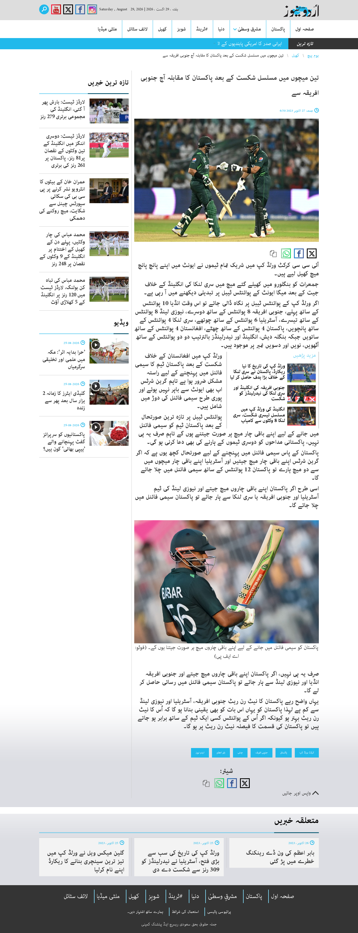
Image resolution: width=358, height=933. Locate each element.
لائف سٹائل (137, 29)
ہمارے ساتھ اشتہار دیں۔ (145, 912)
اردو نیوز (200, 752)
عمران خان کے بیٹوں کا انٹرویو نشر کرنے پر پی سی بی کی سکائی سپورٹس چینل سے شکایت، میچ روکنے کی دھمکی (62, 200)
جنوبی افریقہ (261, 752)
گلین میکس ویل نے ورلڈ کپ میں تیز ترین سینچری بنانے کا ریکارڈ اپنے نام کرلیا (85, 861)
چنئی (240, 752)
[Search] (44, 9)
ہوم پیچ (313, 55)
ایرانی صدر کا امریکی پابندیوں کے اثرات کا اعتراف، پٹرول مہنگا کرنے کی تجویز (212, 43)
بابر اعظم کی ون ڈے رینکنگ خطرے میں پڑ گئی (280, 857)
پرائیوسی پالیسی (219, 912)
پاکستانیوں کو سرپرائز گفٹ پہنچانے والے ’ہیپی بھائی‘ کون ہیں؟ (64, 442)
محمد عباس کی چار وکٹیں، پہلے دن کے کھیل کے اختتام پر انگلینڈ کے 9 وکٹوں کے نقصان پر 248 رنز (62, 249)
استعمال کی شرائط (185, 912)
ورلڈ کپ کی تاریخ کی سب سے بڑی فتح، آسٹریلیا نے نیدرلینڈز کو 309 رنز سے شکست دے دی (180, 861)
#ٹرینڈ (202, 29)
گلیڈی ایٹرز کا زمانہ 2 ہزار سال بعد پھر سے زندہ (64, 401)
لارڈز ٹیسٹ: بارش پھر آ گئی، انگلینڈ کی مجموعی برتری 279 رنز (62, 109)
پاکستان (278, 29)
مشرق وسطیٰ (249, 29)
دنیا (221, 29)
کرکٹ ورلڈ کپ (307, 752)
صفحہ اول (304, 29)
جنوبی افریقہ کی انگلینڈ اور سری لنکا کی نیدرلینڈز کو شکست (259, 393)
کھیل (162, 29)
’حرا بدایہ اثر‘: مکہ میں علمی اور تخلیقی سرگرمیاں (64, 359)
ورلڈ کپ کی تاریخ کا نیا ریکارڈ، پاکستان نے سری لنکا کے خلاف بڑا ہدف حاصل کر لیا (257, 371)
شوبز (181, 29)
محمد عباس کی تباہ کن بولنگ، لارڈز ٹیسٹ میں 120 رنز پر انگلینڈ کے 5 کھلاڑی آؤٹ (63, 291)
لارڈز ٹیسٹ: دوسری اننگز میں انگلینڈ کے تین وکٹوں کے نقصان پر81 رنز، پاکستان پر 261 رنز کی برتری (64, 150)
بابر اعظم (221, 752)
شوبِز (153, 896)
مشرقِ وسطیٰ (222, 896)
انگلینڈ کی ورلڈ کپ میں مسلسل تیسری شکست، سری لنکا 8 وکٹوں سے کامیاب (259, 414)
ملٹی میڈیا (107, 29)
